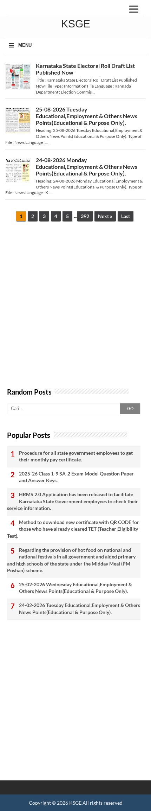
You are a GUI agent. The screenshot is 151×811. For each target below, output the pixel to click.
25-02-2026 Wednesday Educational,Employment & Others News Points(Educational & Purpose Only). (75, 587)
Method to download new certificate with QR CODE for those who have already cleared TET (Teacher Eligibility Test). (73, 529)
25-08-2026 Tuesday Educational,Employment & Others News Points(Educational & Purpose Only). (86, 116)
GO (130, 408)
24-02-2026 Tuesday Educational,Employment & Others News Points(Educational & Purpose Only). (79, 608)
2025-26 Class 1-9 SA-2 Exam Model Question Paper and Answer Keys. (76, 477)
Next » (105, 216)
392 (85, 216)
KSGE (75, 803)
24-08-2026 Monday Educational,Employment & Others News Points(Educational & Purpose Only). (86, 167)
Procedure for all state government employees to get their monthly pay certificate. (76, 456)
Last (125, 216)
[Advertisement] (75, 308)
